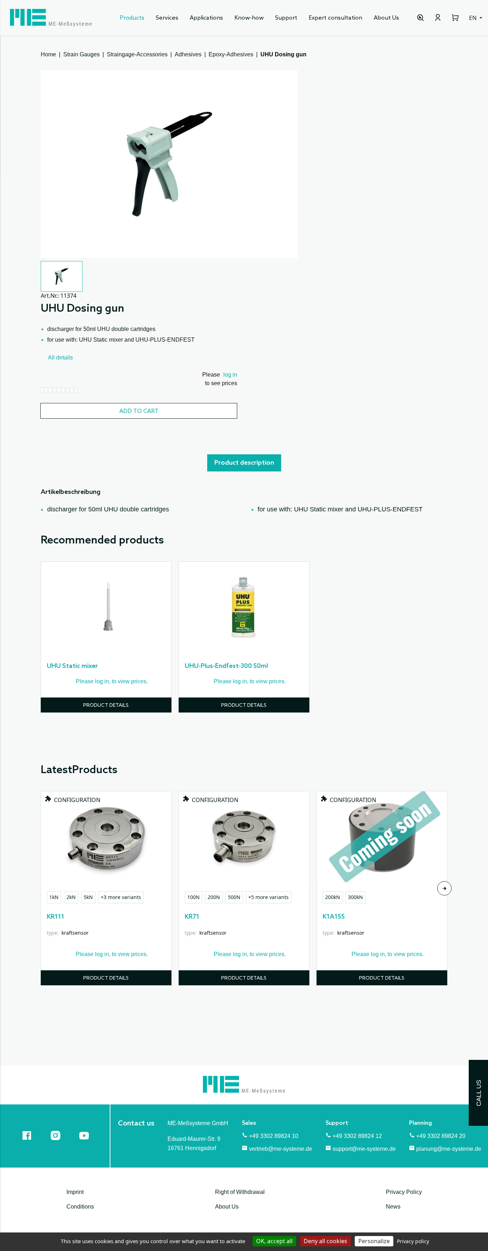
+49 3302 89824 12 (357, 1136)
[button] (62, 276)
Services (167, 18)
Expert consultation (335, 18)
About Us (386, 18)
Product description (244, 463)
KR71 (192, 917)
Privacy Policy (404, 1192)
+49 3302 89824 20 (440, 1136)
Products (132, 18)
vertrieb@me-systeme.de (280, 1149)
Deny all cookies (325, 1241)
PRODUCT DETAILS (106, 706)
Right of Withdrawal (240, 1192)
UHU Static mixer (72, 666)
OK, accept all (274, 1241)
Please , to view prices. (112, 681)
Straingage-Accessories (137, 54)
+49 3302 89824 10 (273, 1136)
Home (48, 54)
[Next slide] (444, 888)
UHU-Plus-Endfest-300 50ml (226, 666)
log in (230, 375)
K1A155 (334, 917)
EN (473, 18)
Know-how (249, 18)
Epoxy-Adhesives (231, 54)
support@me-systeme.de (364, 1149)
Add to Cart (139, 411)
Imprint (75, 1192)
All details (60, 357)
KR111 (55, 917)
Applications (206, 18)
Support (286, 18)
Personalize (374, 1241)
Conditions (80, 1207)
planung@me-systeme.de (448, 1149)
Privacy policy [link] (413, 1241)
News (393, 1207)
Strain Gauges (81, 54)
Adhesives (188, 54)
